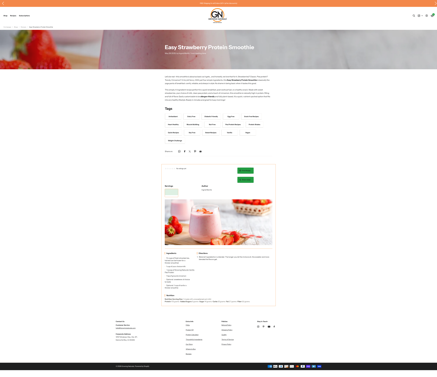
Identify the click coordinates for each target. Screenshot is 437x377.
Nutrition (170, 295)
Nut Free (212, 124)
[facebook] (274, 327)
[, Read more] (420, 15)
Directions (203, 253)
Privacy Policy (226, 344)
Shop (5, 16)
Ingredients (171, 253)
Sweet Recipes (210, 133)
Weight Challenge (175, 141)
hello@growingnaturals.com (126, 328)
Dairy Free (191, 116)
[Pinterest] (263, 327)
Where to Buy (191, 349)
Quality (224, 335)
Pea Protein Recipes (233, 124)
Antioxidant (173, 116)
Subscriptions (24, 16)
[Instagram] (258, 327)
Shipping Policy (227, 330)
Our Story (189, 344)
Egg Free (231, 116)
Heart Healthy (173, 124)
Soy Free (192, 133)
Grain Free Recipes (251, 116)
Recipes (13, 16)
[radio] (166, 169)
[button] (2, 3)
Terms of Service (228, 339)
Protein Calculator (192, 335)
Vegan (247, 133)
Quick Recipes (173, 133)
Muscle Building (193, 124)
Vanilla (229, 133)
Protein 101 (190, 330)
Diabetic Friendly (211, 116)
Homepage (7, 27)
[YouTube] (269, 327)
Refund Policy (226, 325)
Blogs (16, 27)
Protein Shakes (254, 124)
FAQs (188, 325)
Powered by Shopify (142, 366)
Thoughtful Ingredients (194, 339)
